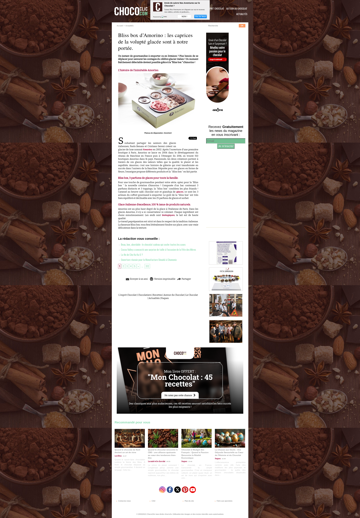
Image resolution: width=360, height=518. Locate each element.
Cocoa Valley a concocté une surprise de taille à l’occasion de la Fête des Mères (158, 249)
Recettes (157, 295)
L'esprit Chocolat (215, 8)
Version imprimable (164, 279)
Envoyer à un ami (139, 279)
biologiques (168, 215)
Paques (165, 298)
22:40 (223, 458)
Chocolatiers (144, 295)
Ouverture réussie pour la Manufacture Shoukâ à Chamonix (148, 260)
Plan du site (189, 501)
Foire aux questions (224, 501)
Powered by (157, 17)
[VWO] (164, 17)
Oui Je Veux (200, 16)
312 (147, 266)
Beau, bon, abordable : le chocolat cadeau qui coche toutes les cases (152, 244)
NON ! (184, 16)
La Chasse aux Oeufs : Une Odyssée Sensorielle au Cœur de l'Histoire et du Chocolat (229, 452)
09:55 (167, 461)
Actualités (241, 14)
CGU (153, 501)
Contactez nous (124, 501)
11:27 (124, 456)
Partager (186, 279)
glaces (179, 192)
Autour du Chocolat (236, 8)
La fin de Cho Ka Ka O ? (131, 254)
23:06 (189, 461)
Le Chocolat (192, 295)
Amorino (147, 149)
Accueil (120, 26)
